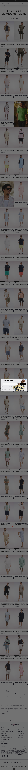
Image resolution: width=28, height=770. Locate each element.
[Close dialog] (26, 379)
